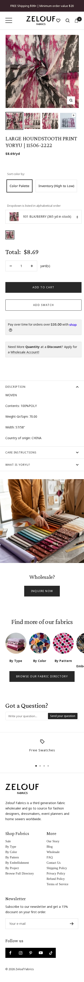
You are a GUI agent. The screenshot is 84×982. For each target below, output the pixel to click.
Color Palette (19, 186)
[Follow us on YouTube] (41, 953)
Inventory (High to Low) (56, 186)
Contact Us (53, 862)
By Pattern (12, 857)
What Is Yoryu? (17, 465)
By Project (12, 868)
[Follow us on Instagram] (20, 953)
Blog (50, 846)
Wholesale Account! (25, 352)
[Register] (72, 923)
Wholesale (53, 852)
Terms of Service (57, 884)
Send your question (62, 716)
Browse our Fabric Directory (42, 676)
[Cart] (76, 21)
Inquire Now (42, 591)
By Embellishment (17, 862)
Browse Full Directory (19, 873)
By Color (11, 852)
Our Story (53, 841)
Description (15, 387)
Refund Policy (56, 879)
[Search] (68, 21)
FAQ (50, 857)
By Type (10, 846)
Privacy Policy (56, 873)
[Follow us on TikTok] (51, 953)
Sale (8, 841)
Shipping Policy (57, 868)
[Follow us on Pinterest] (31, 953)
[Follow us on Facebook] (10, 953)
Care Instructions (21, 452)
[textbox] (27, 716)
